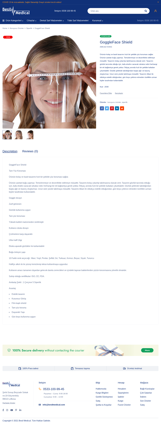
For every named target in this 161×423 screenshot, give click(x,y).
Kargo (120, 401)
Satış (98, 401)
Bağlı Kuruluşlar (147, 389)
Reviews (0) (30, 151)
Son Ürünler (145, 401)
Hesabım (122, 389)
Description (10, 151)
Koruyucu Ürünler (17, 28)
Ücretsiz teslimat (134, 368)
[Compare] (119, 93)
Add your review (105, 47)
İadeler (121, 397)
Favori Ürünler (124, 405)
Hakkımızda (101, 389)
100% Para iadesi (30, 368)
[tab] (10, 151)
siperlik (124, 102)
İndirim (143, 397)
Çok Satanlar (146, 393)
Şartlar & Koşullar (103, 405)
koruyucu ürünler (114, 102)
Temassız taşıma (82, 368)
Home (5, 28)
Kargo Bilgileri (102, 393)
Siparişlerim (123, 393)
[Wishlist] (106, 93)
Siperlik (29, 28)
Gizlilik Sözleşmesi (104, 397)
